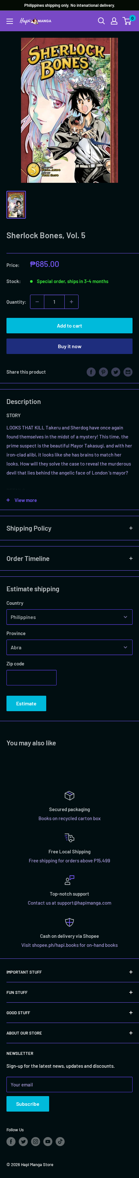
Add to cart (69, 325)
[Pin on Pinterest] (103, 372)
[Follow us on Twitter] (23, 1141)
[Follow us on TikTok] (60, 1141)
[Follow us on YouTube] (47, 1141)
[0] (127, 21)
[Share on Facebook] (91, 372)
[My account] (114, 21)
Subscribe (27, 1104)
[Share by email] (128, 372)
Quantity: (16, 302)
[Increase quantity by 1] (71, 302)
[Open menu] (9, 21)
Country (14, 603)
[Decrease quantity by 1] (37, 302)
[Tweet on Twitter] (115, 372)
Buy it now (69, 346)
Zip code (15, 663)
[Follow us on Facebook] (11, 1141)
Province (16, 633)
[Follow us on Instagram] (35, 1141)
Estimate (26, 703)
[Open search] (101, 21)
